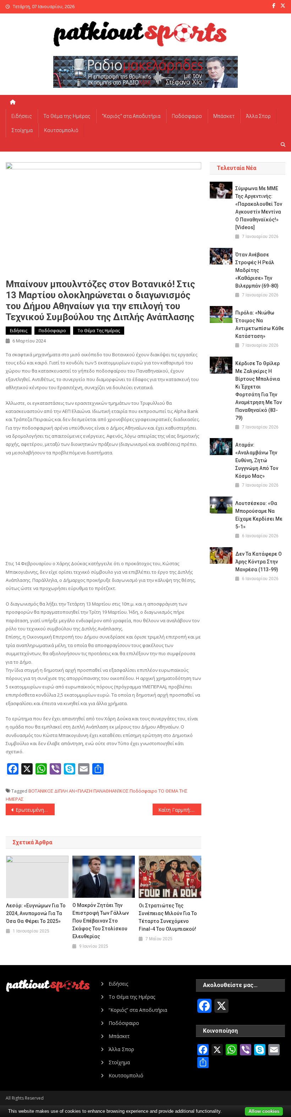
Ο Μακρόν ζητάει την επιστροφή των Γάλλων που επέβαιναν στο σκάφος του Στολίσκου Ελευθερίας (100, 920)
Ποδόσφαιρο (187, 116)
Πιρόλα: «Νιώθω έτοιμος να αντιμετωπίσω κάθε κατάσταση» (259, 324)
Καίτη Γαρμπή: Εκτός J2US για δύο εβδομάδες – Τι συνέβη (180, 809)
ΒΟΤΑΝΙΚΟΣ (40, 791)
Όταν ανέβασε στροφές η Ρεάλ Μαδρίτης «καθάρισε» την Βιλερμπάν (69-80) (257, 270)
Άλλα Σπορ (258, 116)
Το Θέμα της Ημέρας (66, 116)
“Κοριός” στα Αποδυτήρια (131, 116)
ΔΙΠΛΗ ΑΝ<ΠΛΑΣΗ (73, 791)
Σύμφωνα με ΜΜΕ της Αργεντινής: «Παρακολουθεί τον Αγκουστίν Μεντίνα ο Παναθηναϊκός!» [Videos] (258, 208)
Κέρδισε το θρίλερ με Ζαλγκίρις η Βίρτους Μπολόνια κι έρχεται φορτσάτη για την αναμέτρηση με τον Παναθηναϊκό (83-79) (258, 391)
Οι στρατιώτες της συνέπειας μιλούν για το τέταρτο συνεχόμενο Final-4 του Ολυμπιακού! (168, 917)
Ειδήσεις (21, 116)
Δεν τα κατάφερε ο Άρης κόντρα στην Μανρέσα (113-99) (258, 561)
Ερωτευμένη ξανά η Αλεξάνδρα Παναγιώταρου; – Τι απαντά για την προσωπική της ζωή (35, 809)
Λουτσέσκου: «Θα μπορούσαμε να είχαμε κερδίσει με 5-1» (258, 514)
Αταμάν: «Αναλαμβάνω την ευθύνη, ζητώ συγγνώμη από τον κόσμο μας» (256, 460)
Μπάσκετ (224, 116)
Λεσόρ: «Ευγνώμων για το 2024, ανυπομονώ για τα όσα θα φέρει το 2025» (36, 913)
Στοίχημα (22, 130)
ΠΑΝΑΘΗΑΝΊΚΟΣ (110, 791)
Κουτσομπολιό (61, 130)
